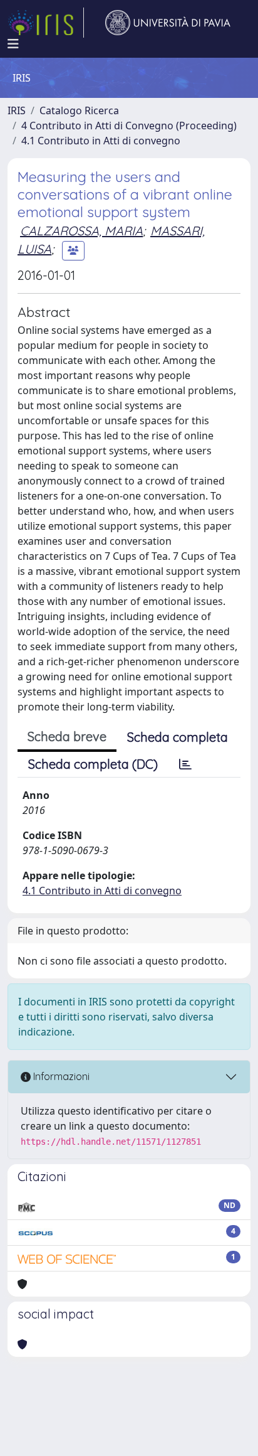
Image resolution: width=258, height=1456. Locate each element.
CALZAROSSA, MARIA (81, 230)
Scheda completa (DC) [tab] (93, 764)
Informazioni (60, 1076)
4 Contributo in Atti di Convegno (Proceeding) (129, 125)
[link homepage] (46, 23)
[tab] (185, 764)
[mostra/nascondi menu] (13, 44)
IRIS (17, 110)
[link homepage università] (167, 23)
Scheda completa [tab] (177, 737)
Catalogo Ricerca (79, 110)
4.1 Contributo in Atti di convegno (100, 140)
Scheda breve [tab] (67, 736)
